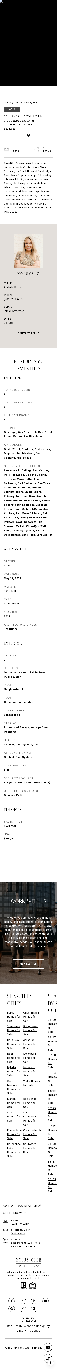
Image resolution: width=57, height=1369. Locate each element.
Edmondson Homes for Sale (14, 1134)
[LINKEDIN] (34, 1301)
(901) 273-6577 (14, 299)
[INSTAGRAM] (23, 1301)
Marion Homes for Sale (13, 1102)
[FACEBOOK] (11, 1301)
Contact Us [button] (28, 964)
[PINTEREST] (11, 1309)
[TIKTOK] (23, 1309)
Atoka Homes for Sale (13, 1116)
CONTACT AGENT (28, 333)
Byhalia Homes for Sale (13, 1071)
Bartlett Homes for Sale (13, 1016)
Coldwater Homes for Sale (30, 1148)
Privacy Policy (42, 1347)
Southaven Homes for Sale (13, 1030)
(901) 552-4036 (18, 1233)
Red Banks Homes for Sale (30, 1102)
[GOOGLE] (34, 1309)
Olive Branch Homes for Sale (31, 1016)
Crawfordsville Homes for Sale (32, 1134)
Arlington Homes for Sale (30, 1044)
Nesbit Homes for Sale (13, 1057)
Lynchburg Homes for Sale (30, 1057)
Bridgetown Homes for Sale (30, 1030)
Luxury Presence (28, 1330)
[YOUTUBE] (45, 1301)
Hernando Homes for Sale (30, 1071)
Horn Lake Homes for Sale (13, 1044)
